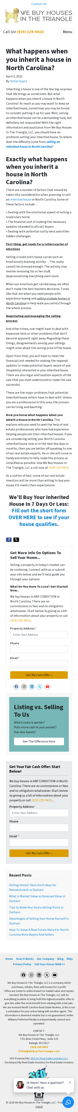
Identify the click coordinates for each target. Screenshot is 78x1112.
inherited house (20, 199)
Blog (60, 959)
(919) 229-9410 (30, 32)
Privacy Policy (22, 964)
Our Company (45, 959)
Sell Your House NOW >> (49, 964)
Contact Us (39, 4)
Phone (14, 643)
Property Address (23, 628)
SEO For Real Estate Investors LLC (49, 1058)
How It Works (25, 959)
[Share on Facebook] (9, 540)
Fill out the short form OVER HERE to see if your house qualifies (39, 517)
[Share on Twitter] (16, 540)
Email (15, 658)
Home (9, 959)
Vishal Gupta (18, 81)
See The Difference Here (39, 741)
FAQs (70, 959)
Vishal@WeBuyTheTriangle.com (39, 1051)
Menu (67, 32)
